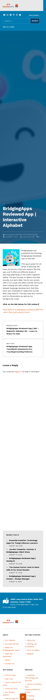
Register (30, 654)
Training (30, 696)
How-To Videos (33, 650)
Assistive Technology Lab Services (31, 678)
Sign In (6, 27)
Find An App (10, 675)
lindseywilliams (28, 237)
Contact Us (10, 664)
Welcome (31, 640)
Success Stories (12, 644)
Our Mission (10, 640)
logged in (18, 372)
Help (12, 27)
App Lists (9, 679)
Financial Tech (11, 689)
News (7, 660)
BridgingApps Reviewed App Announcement (21, 234)
